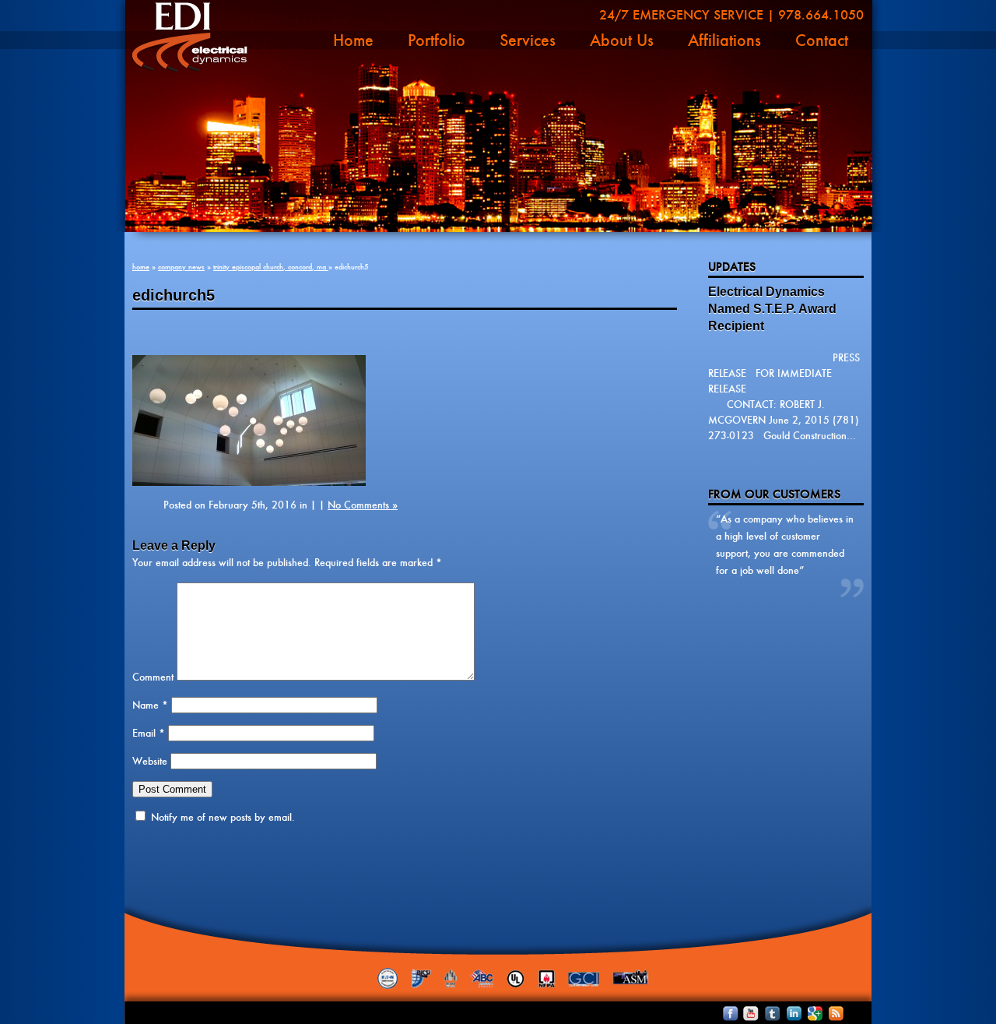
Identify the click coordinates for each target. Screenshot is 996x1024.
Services (528, 40)
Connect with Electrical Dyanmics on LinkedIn (785, 1013)
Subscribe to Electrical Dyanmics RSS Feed (825, 1013)
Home (353, 40)
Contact (821, 40)
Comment (153, 677)
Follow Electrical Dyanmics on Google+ (805, 1013)
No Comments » (363, 505)
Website (149, 761)
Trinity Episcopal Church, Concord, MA (270, 266)
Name (150, 705)
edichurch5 (173, 295)
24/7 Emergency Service (681, 15)
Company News (181, 266)
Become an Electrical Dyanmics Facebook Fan (724, 1013)
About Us (622, 40)
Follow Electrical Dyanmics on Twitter (764, 1013)
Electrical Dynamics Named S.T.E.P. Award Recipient (772, 309)
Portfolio (436, 40)
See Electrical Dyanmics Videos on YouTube (744, 1013)
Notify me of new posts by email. (223, 817)
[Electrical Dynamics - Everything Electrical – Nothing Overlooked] (189, 37)
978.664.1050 (821, 15)
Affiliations (724, 40)
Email (148, 733)
